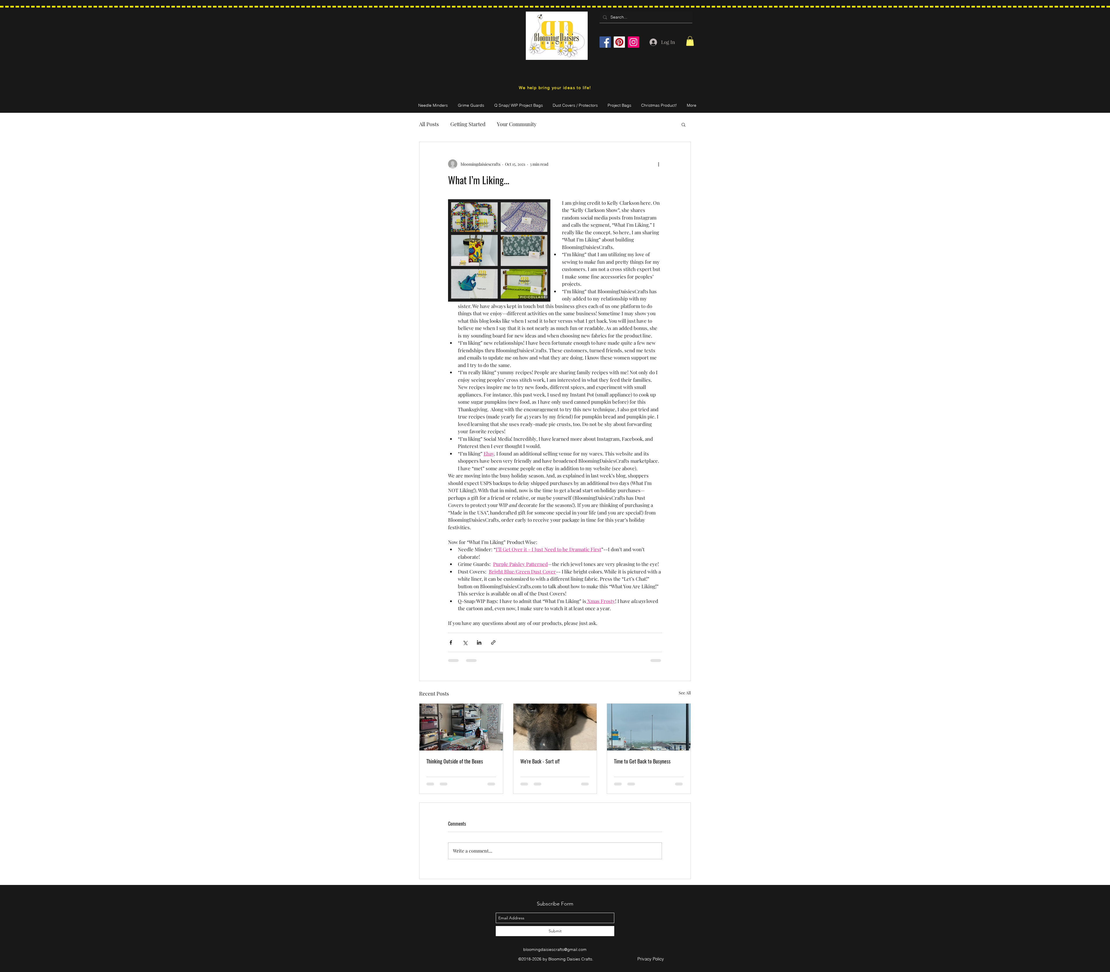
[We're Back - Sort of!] (555, 727)
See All (685, 693)
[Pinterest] (619, 42)
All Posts (429, 124)
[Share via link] (493, 642)
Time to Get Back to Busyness (642, 761)
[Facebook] (605, 42)
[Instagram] (633, 42)
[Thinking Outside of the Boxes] (461, 727)
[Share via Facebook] (451, 642)
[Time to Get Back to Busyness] (649, 727)
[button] (690, 41)
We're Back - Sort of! (540, 761)
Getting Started (467, 124)
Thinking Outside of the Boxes (454, 761)
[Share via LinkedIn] (479, 642)
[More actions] (658, 164)
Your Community (516, 124)
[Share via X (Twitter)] (465, 642)
